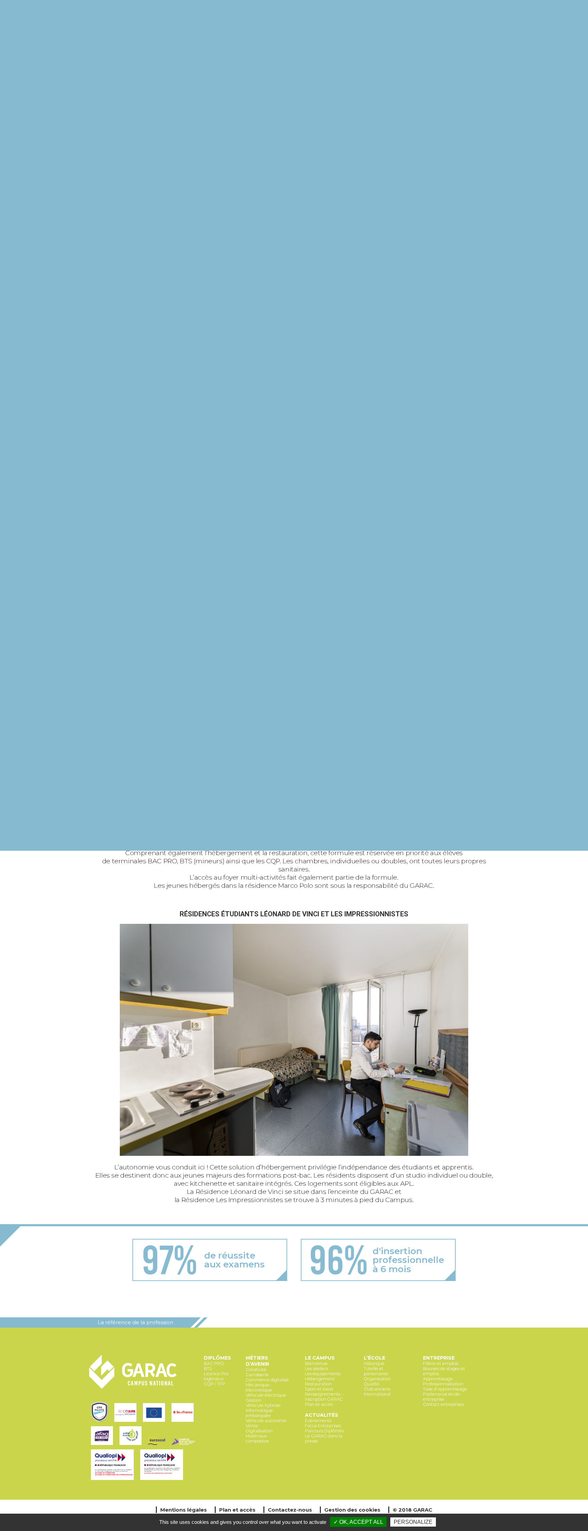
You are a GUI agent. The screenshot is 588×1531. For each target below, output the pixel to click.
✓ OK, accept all (358, 1522)
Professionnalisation (443, 1383)
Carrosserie (257, 1374)
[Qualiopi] (113, 1480)
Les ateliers (316, 1368)
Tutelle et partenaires (376, 1371)
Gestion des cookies (352, 1510)
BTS (208, 1368)
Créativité (256, 1369)
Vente (252, 1425)
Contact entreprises (443, 1404)
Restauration (318, 1383)
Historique (374, 1363)
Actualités (321, 1415)
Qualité (371, 1383)
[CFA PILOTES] (101, 1422)
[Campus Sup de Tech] (184, 1445)
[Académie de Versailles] (132, 1445)
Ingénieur (214, 1378)
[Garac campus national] (133, 1387)
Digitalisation (259, 1430)
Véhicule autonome (266, 1420)
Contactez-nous (290, 1510)
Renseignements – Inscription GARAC (324, 1397)
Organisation (377, 1378)
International (377, 1394)
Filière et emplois (440, 1363)
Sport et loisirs (319, 1389)
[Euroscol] (158, 1445)
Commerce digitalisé (267, 1379)
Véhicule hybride (263, 1405)
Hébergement (320, 1378)
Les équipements (323, 1373)
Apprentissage (438, 1378)
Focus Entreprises (323, 1425)
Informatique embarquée (259, 1413)
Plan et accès (319, 1404)
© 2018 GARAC (412, 1510)
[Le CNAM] (127, 1422)
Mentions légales (183, 1510)
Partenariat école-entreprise (442, 1397)
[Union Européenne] (155, 1422)
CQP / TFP (214, 1383)
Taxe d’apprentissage (445, 1389)
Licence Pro (216, 1373)
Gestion (253, 1400)
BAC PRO (214, 1363)
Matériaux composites (257, 1438)
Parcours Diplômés (324, 1430)
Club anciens (377, 1389)
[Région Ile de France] (183, 1422)
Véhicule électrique (266, 1395)
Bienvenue (316, 1363)
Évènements (318, 1420)
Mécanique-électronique (259, 1387)
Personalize (413, 1522)
